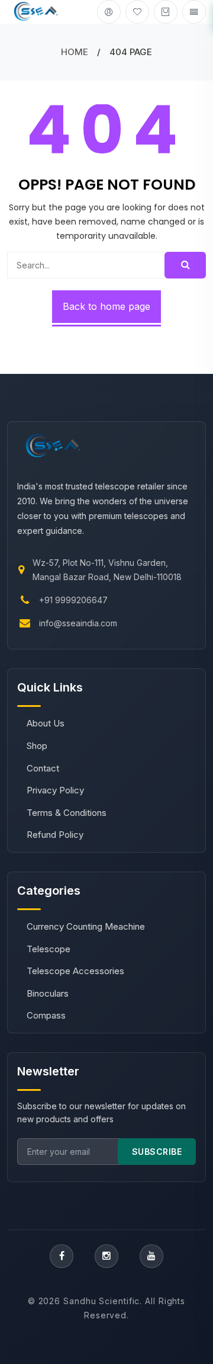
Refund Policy (55, 834)
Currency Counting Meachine (86, 926)
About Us (45, 723)
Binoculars (48, 993)
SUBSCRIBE (157, 1152)
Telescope (48, 949)
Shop (37, 745)
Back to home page (106, 306)
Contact (43, 768)
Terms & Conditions (66, 812)
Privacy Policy (55, 790)
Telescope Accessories (75, 970)
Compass (46, 1015)
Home (74, 51)
